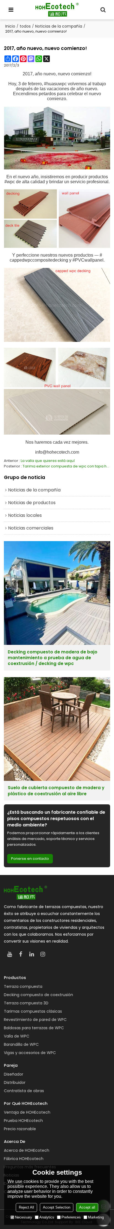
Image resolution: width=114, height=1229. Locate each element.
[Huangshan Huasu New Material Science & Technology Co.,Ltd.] (57, 10)
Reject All (26, 1207)
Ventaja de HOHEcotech (27, 1112)
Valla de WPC (16, 1036)
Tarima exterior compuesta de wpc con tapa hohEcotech (66, 466)
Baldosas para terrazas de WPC (34, 1028)
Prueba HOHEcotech (23, 1120)
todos (25, 26)
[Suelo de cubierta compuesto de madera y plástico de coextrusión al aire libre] (57, 729)
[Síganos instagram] (42, 954)
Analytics (46, 1217)
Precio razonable (20, 1129)
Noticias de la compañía (58, 26)
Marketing (96, 1217)
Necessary (23, 1217)
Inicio (10, 26)
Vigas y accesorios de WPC (30, 1052)
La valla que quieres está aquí (48, 460)
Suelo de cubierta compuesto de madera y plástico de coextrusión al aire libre (56, 790)
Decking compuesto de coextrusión (38, 994)
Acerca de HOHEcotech (26, 1150)
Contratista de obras (24, 1091)
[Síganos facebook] (20, 954)
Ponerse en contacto (30, 858)
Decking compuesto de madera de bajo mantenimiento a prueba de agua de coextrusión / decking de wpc (52, 658)
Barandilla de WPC (21, 1044)
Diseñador (13, 1074)
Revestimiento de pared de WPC (35, 1019)
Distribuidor (14, 1082)
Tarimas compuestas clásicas (33, 1011)
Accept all (87, 1207)
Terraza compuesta (23, 986)
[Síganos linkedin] (31, 954)
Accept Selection (56, 1207)
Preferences (71, 1217)
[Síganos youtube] (9, 954)
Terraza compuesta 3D (26, 1003)
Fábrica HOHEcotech (23, 1158)
